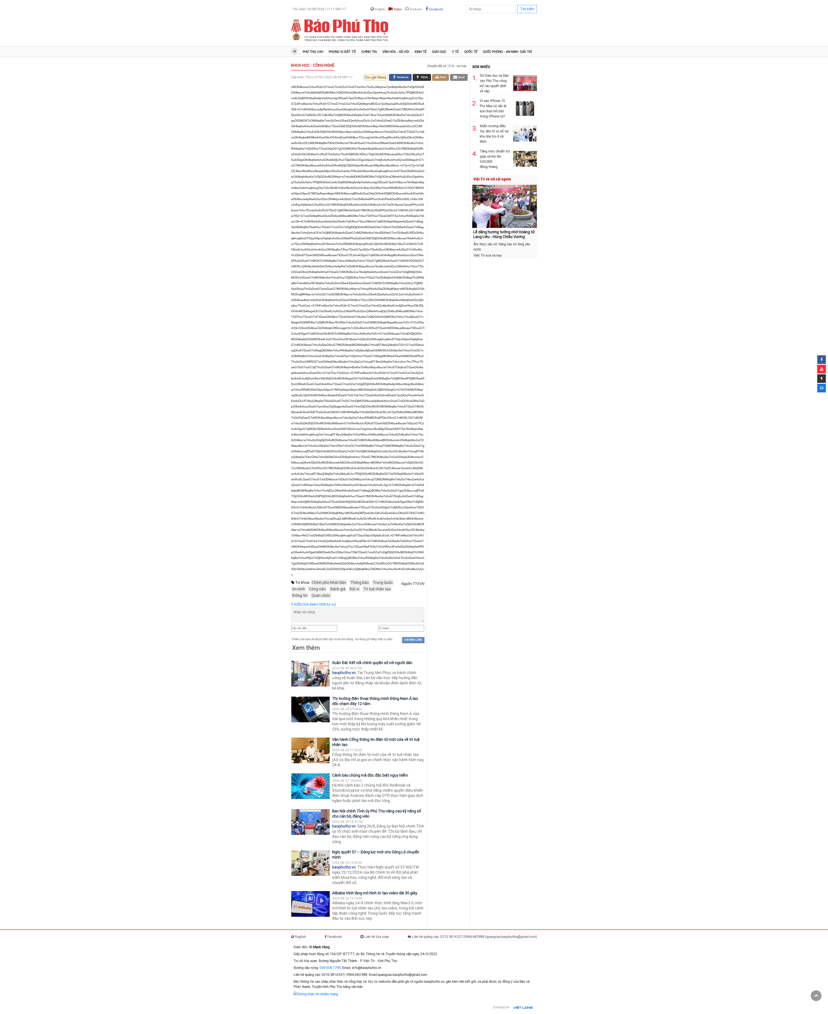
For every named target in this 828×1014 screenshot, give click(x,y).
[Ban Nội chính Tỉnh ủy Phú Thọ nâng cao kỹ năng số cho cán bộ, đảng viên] (310, 822)
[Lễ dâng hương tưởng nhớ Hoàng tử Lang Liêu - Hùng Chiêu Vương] (504, 206)
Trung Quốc (383, 582)
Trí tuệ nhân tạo (377, 589)
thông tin (299, 595)
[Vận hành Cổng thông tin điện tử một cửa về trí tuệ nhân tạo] (310, 750)
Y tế (455, 52)
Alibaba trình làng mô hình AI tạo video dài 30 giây (374, 893)
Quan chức (321, 595)
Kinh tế (421, 52)
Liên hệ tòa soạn (376, 937)
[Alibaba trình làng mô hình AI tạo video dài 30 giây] (310, 903)
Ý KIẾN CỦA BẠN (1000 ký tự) (313, 604)
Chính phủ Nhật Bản (329, 582)
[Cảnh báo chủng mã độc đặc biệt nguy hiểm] (310, 786)
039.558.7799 (330, 968)
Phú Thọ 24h (313, 52)
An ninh (298, 589)
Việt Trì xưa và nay (488, 255)
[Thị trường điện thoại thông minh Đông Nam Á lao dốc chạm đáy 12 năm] (310, 709)
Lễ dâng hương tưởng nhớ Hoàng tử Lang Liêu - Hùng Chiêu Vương (504, 234)
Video (397, 9)
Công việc (317, 589)
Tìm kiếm (527, 9)
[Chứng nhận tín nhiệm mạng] (315, 994)
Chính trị (369, 52)
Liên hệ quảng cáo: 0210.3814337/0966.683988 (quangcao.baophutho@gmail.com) (474, 937)
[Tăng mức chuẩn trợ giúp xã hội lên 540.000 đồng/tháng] (525, 158)
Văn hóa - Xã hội (395, 52)
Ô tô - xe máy (457, 66)
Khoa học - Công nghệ (312, 65)
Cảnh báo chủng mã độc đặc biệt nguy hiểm (370, 775)
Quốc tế (470, 52)
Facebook (435, 9)
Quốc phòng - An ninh (500, 52)
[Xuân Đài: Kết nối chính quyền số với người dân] (310, 673)
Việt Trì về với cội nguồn (492, 179)
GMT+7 (319, 9)
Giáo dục (439, 52)
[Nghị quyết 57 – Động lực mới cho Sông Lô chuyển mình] (310, 862)
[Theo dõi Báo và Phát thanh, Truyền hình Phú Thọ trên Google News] (375, 77)
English (379, 9)
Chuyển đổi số (436, 66)
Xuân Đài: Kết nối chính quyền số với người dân (372, 662)
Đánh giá (337, 589)
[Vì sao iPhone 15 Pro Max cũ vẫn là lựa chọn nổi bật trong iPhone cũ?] (525, 107)
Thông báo (359, 582)
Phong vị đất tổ (342, 52)
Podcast (415, 9)
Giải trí (526, 52)
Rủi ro (354, 589)
